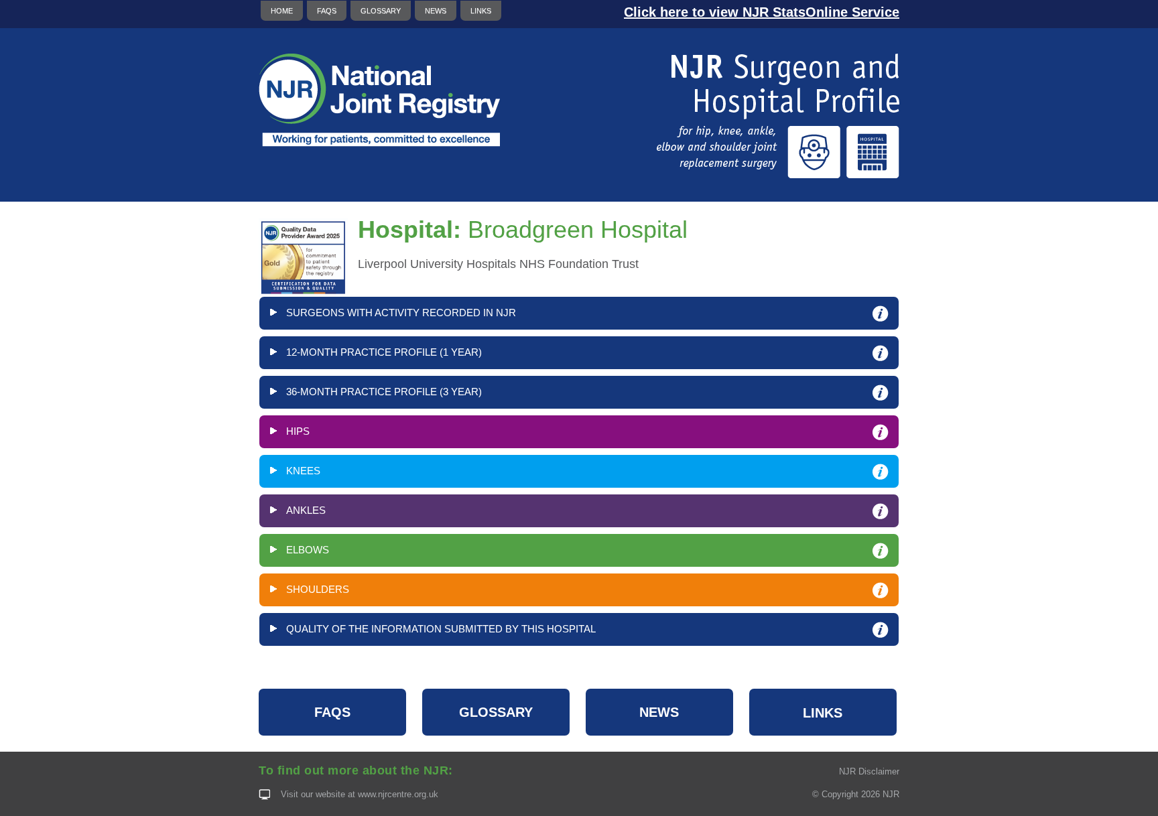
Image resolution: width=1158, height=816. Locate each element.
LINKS (480, 11)
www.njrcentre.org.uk (398, 794)
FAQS (326, 11)
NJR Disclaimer (869, 771)
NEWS (435, 11)
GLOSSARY (381, 11)
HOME (282, 11)
